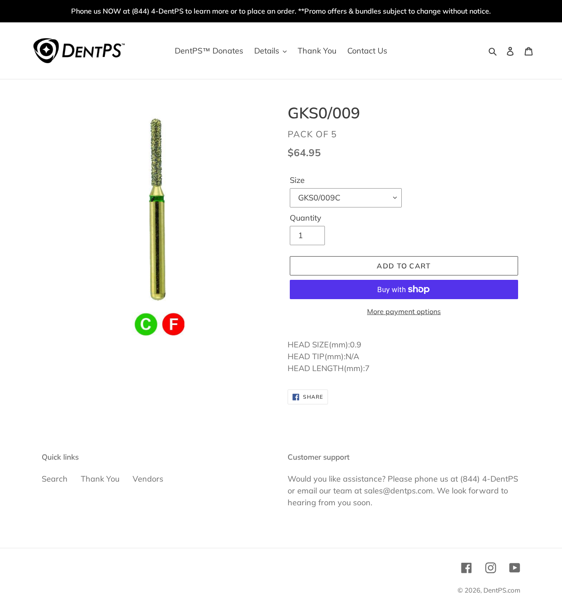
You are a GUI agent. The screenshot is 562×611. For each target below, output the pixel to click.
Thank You (100, 479)
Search (55, 479)
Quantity (305, 218)
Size (297, 180)
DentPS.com (501, 590)
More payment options (404, 311)
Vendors (148, 479)
